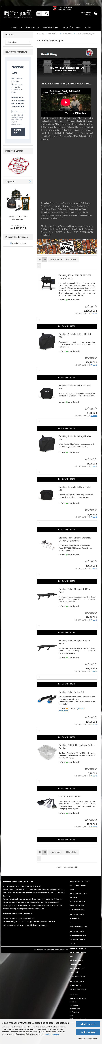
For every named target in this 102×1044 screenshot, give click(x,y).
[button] (39, 259)
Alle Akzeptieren (87, 1024)
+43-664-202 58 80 (78, 976)
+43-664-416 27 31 (78, 909)
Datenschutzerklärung (50, 1034)
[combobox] (56, 259)
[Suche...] (46, 13)
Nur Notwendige (88, 1032)
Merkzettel (91, 4)
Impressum (74, 1005)
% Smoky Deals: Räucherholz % (25, 27)
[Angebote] (30, 181)
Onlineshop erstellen (42, 950)
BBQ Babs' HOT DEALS (71, 27)
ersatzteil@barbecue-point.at (43, 922)
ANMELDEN (18, 131)
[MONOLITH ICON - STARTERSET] (18, 199)
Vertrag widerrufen (83, 881)
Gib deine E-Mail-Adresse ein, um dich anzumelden (18, 102)
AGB (71, 1016)
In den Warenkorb (67, 326)
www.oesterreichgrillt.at (79, 926)
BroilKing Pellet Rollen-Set (71, 692)
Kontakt (73, 1002)
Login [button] (78, 4)
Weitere (87, 27)
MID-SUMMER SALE (50, 27)
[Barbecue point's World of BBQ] (17, 14)
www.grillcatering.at (78, 989)
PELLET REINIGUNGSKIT (71, 796)
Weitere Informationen (87, 1039)
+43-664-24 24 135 (27, 918)
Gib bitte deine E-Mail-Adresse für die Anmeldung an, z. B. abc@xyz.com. (17, 119)
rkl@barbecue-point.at (38, 925)
